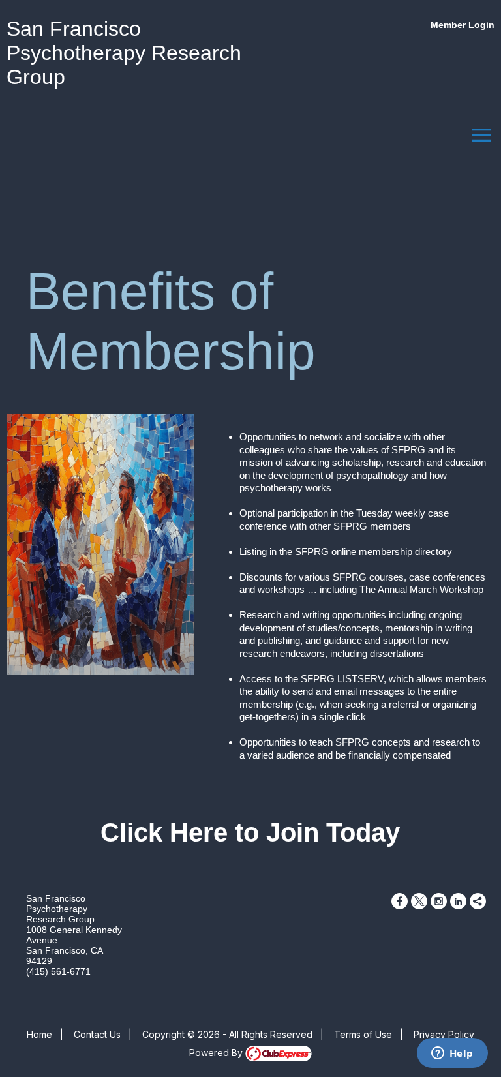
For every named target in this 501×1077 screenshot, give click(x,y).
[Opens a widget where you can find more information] (452, 1054)
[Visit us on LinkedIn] (458, 901)
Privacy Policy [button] (444, 1034)
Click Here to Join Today (250, 832)
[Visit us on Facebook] (399, 901)
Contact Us (97, 1034)
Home (39, 1034)
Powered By (217, 1052)
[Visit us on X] (419, 901)
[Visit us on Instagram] (439, 901)
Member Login (462, 25)
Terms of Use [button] (363, 1034)
